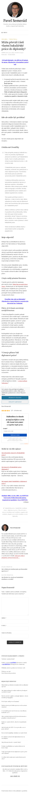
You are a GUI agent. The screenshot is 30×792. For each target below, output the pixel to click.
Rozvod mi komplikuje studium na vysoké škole (14, 733)
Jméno (4, 618)
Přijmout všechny (15, 397)
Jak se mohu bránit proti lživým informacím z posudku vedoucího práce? (14, 717)
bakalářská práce (10, 508)
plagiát (10, 514)
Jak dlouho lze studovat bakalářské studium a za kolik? (12, 578)
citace (5, 510)
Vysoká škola (13, 39)
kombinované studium (13, 512)
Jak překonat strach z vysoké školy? (11, 742)
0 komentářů (11, 54)
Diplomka (4, 39)
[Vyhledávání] (27, 32)
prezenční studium (17, 514)
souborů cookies (12, 391)
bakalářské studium (21, 508)
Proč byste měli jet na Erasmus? (10, 701)
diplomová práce (13, 510)
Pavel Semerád (15, 20)
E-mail (4, 625)
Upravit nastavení (15, 402)
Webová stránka (7, 633)
